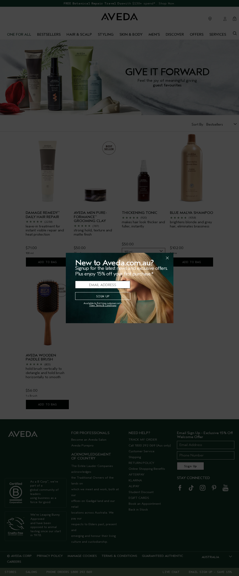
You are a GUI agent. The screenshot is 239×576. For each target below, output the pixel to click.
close (155, 258)
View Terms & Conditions (102, 305)
